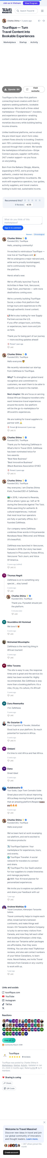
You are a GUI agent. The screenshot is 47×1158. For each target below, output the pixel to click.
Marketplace (10, 42)
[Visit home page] (7, 10)
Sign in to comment (13, 228)
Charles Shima (13, 21)
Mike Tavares (14, 665)
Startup (23, 42)
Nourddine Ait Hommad (19, 622)
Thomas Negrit (14, 575)
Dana (10, 768)
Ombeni (11, 748)
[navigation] (42, 10)
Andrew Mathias (15, 906)
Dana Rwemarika (15, 703)
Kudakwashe (13, 787)
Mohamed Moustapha (18, 642)
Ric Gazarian (13, 722)
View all (7, 1040)
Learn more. (32, 1139)
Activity (34, 42)
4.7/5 (32, 1068)
